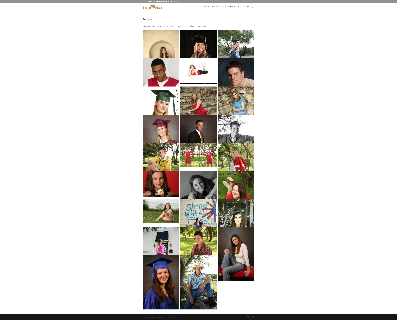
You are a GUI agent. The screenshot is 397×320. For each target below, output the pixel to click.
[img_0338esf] (161, 211)
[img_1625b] (198, 254)
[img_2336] (161, 183)
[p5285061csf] (236, 82)
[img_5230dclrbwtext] (236, 226)
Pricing (240, 6)
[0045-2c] (198, 57)
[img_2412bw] (198, 198)
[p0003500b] (198, 70)
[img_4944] (236, 254)
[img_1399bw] (236, 142)
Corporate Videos (227, 6)
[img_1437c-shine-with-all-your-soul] (198, 226)
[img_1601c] (236, 170)
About (205, 6)
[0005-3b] (161, 56)
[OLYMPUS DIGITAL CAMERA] (161, 111)
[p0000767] (161, 85)
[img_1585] (198, 155)
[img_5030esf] (161, 282)
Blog (248, 6)
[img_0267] (236, 198)
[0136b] (236, 57)
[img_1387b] (198, 282)
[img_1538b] (161, 170)
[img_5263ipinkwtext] (161, 254)
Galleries (214, 6)
